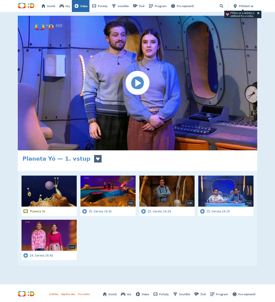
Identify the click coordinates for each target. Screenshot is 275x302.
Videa (84, 6)
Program (160, 6)
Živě (141, 6)
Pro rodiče (84, 294)
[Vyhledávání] (221, 6)
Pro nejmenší (185, 6)
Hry (67, 6)
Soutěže (123, 6)
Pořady (102, 6)
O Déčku (53, 294)
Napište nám (68, 294)
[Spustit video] (137, 83)
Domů (51, 6)
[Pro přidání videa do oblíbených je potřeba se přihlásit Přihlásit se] (98, 159)
